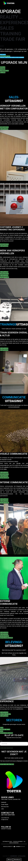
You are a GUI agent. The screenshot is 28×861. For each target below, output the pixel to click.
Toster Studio (4, 804)
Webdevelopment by (8, 846)
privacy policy (21, 856)
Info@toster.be (4, 819)
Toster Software (18, 841)
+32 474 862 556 (5, 817)
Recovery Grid (4, 806)
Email (1, 740)
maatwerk (3, 802)
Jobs (2, 809)
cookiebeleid (13, 856)
